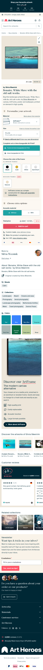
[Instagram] (10, 628)
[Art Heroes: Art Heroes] (40, 623)
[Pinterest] (13, 628)
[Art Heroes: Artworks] (40, 607)
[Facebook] (16, 628)
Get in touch (10, 597)
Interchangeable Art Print (15, 153)
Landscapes (7, 296)
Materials (6, 612)
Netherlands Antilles (30, 303)
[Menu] (2, 20)
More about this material (32, 116)
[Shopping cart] (39, 20)
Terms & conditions (10, 658)
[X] (20, 628)
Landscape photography (11, 303)
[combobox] (19, 26)
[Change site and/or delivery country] (40, 14)
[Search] (39, 26)
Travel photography (16, 306)
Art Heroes (7, 623)
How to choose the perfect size (29, 129)
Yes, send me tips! (10, 568)
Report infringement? (32, 658)
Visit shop (5, 258)
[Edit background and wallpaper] (39, 42)
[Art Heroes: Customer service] (40, 618)
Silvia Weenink (11, 87)
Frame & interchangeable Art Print (18, 148)
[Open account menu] (36, 20)
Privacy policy (21, 661)
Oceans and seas (27, 296)
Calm (4, 286)
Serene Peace (31, 306)
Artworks (6, 607)
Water (5, 306)
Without (13, 213)
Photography (7, 299)
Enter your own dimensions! (22, 139)
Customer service (10, 617)
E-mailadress (7, 558)
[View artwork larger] (39, 38)
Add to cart (23, 226)
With (32, 213)
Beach (16, 296)
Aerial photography (21, 299)
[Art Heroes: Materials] (40, 612)
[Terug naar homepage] (13, 20)
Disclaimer (21, 658)
